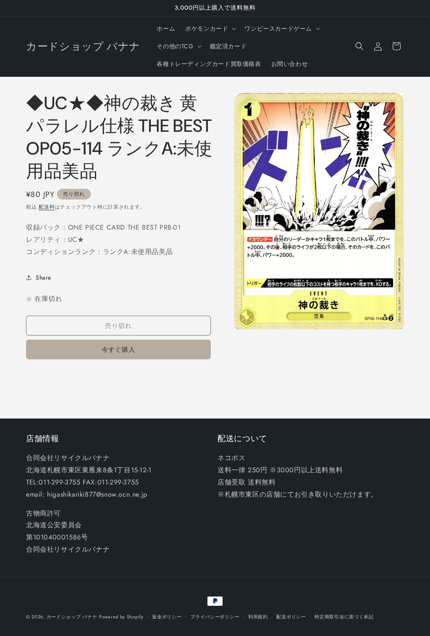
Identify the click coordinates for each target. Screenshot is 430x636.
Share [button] (43, 277)
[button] (209, 28)
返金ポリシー (166, 616)
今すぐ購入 (118, 349)
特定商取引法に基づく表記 (344, 616)
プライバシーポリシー (214, 616)
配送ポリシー (291, 616)
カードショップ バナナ (72, 616)
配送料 (47, 207)
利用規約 (258, 616)
